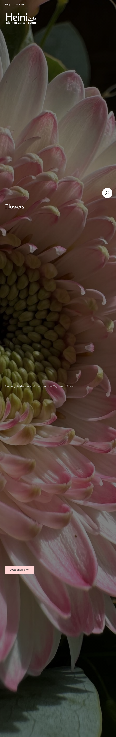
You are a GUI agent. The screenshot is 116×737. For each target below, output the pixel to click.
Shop (7, 4)
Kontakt (20, 4)
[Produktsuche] (107, 193)
